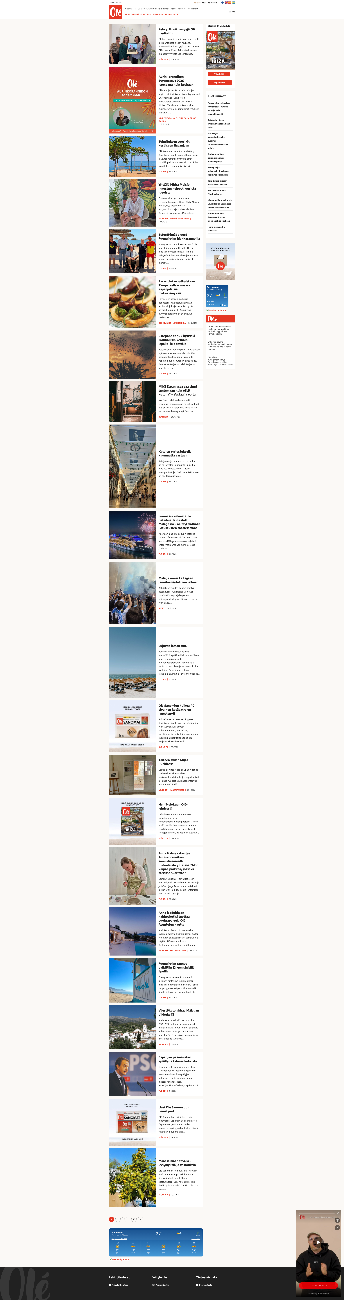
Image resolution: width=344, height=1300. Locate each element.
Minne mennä (132, 14)
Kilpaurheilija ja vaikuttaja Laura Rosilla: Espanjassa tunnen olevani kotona (220, 204)
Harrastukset (177, 790)
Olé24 (204, 3)
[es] (230, 2)
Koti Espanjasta (178, 950)
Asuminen (158, 14)
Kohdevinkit (165, 323)
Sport (176, 14)
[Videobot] (318, 1253)
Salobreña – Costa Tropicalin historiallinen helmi (219, 124)
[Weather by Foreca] (119, 1259)
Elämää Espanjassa (179, 218)
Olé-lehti (197, 3)
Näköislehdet (163, 9)
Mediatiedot (181, 9)
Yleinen (162, 171)
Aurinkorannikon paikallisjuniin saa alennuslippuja (216, 158)
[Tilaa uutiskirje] (220, 261)
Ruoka (168, 14)
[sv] (233, 2)
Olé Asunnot (212, 3)
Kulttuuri (145, 14)
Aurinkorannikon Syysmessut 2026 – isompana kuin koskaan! (219, 217)
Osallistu (128, 9)
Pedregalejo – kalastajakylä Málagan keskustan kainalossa (218, 171)
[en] (226, 2)
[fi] (223, 2)
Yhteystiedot (193, 9)
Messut (172, 9)
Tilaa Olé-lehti (139, 9)
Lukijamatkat (151, 9)
